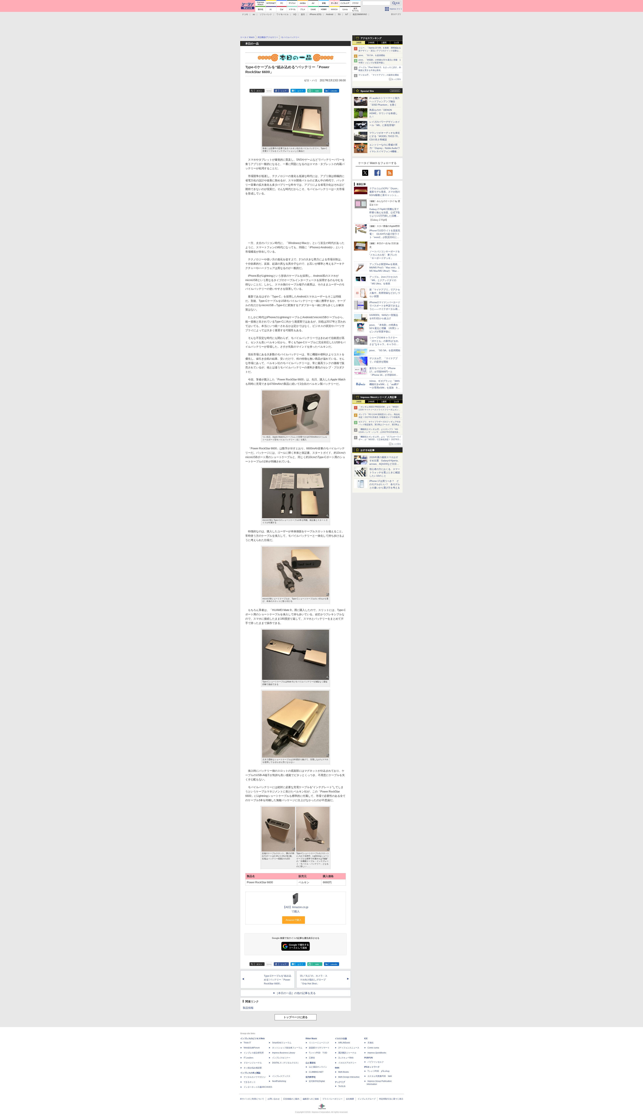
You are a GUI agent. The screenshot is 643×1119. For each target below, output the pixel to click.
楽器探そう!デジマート (319, 1048)
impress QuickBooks (377, 1053)
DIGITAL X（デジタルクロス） (286, 1063)
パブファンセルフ (376, 1062)
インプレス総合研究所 (254, 1053)
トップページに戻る (295, 1017)
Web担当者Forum (252, 1048)
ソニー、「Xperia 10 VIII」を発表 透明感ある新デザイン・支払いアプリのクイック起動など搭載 (380, 51)
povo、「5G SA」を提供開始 (372, 55)
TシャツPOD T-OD (318, 1053)
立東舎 (312, 1058)
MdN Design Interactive (349, 1077)
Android (329, 14)
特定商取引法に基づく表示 (391, 1099)
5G (339, 14)
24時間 (371, 42)
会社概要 (350, 1099)
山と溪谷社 (311, 1063)
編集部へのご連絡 (311, 1099)
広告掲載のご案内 (291, 1099)
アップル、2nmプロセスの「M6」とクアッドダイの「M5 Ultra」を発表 (383, 280)
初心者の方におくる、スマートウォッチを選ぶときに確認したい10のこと (384, 472)
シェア (283, 91)
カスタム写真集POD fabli (380, 1076)
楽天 (303, 14)
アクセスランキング (371, 38)
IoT (346, 14)
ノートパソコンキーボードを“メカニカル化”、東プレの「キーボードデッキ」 (384, 254)
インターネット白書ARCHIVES (258, 1087)
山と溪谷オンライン (318, 1067)
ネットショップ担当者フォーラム (287, 1048)
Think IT (247, 1043)
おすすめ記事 (368, 450)
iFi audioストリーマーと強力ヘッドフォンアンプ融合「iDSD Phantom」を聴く (384, 101)
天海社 (371, 1043)
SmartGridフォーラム (281, 1043)
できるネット (250, 1082)
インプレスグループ (367, 1099)
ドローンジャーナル (253, 1063)
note (317, 91)
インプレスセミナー (281, 1058)
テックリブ (340, 1082)
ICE (366, 1038)
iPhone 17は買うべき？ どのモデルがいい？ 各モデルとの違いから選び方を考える (384, 484)
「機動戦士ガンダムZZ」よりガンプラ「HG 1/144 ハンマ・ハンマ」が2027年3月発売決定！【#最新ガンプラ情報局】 (378, 432)
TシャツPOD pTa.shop (378, 1071)
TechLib (341, 1086)
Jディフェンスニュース (348, 1048)
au (254, 14)
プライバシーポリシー (332, 1099)
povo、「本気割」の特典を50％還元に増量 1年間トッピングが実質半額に (384, 328)
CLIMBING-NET (316, 1072)
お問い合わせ (274, 1099)
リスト (269, 91)
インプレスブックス (281, 1076)
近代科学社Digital (317, 1081)
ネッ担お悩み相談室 (253, 1068)
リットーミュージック (319, 1043)
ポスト (259, 91)
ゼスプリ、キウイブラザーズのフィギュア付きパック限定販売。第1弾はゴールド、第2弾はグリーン (380, 425)
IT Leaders (248, 1058)
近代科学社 (311, 1077)
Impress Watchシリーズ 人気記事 (379, 397)
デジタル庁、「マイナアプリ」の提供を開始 (379, 75)
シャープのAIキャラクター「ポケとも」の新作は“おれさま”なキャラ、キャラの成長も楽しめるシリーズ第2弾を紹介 (384, 344)
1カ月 (396, 42)
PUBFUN (368, 1058)
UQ (294, 14)
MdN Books (343, 1072)
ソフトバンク (266, 14)
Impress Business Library (283, 1053)
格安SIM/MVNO (360, 14)
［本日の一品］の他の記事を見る (295, 993)
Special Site (367, 91)
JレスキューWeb (345, 1058)
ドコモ (245, 14)
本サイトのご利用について (252, 1099)
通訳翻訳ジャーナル (347, 1053)
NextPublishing (279, 1081)
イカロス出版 (341, 1038)
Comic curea (373, 1048)
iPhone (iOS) (315, 14)
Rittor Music (311, 1038)
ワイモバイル (282, 14)
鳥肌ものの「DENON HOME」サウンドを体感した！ (383, 113)
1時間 (358, 42)
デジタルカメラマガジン (255, 1077)
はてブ (300, 91)
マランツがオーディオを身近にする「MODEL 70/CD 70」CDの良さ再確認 (384, 136)
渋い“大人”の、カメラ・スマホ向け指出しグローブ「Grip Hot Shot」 (313, 979)
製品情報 (248, 1007)
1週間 (383, 42)
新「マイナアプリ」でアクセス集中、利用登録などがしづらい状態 (384, 293)
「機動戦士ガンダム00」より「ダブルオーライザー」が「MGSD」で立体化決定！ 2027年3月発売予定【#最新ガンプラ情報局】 (380, 440)
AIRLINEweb (344, 1043)
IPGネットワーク (372, 1067)
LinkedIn (333, 91)
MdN (337, 1068)
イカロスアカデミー (347, 1063)
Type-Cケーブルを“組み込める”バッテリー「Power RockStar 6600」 (277, 979)
